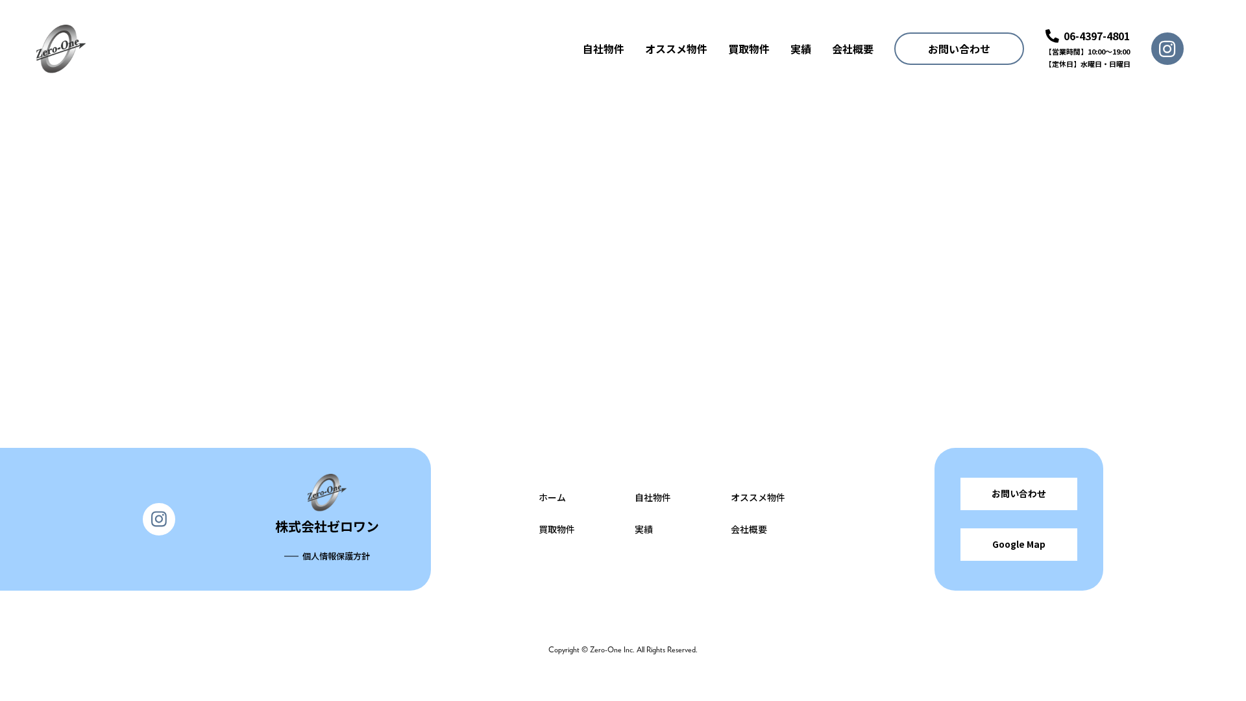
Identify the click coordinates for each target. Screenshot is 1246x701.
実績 (800, 48)
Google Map (1018, 543)
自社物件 (603, 48)
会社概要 (852, 48)
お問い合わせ (959, 48)
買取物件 (749, 48)
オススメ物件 (676, 48)
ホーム (552, 497)
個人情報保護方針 (336, 556)
